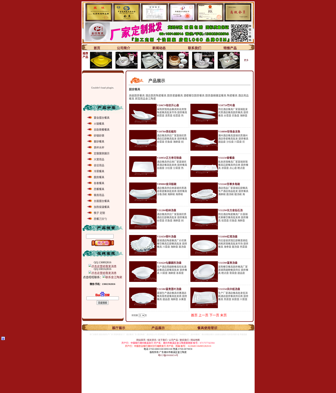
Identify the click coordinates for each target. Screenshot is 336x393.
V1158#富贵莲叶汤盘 (169, 289)
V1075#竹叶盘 (226, 105)
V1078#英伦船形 (166, 131)
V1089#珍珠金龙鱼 (229, 131)
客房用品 (99, 195)
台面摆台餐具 (102, 201)
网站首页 (140, 340)
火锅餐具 (99, 123)
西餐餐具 (99, 189)
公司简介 (123, 48)
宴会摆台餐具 (102, 117)
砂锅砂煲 (99, 135)
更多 (246, 60)
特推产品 (230, 48)
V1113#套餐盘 (226, 157)
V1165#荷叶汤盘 (166, 236)
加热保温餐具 (102, 207)
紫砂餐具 (99, 141)
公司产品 (173, 340)
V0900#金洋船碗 (166, 184)
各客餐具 (99, 183)
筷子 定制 (99, 213)
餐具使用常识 (207, 328)
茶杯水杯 (99, 147)
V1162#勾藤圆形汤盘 (169, 262)
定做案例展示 (102, 153)
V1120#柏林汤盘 (166, 210)
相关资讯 (151, 340)
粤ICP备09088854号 (168, 355)
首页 (97, 48)
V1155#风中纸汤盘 (229, 289)
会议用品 (99, 165)
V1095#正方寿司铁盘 (169, 157)
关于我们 (163, 340)
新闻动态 (159, 48)
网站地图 (195, 340)
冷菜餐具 (99, 171)
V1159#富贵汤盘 (227, 262)
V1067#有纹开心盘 (168, 105)
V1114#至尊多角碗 (229, 184)
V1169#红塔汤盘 (227, 236)
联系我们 (194, 48)
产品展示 (158, 328)
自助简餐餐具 (102, 129)
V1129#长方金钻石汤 (230, 210)
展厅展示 (118, 328)
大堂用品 (99, 159)
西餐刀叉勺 (100, 218)
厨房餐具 (99, 177)
